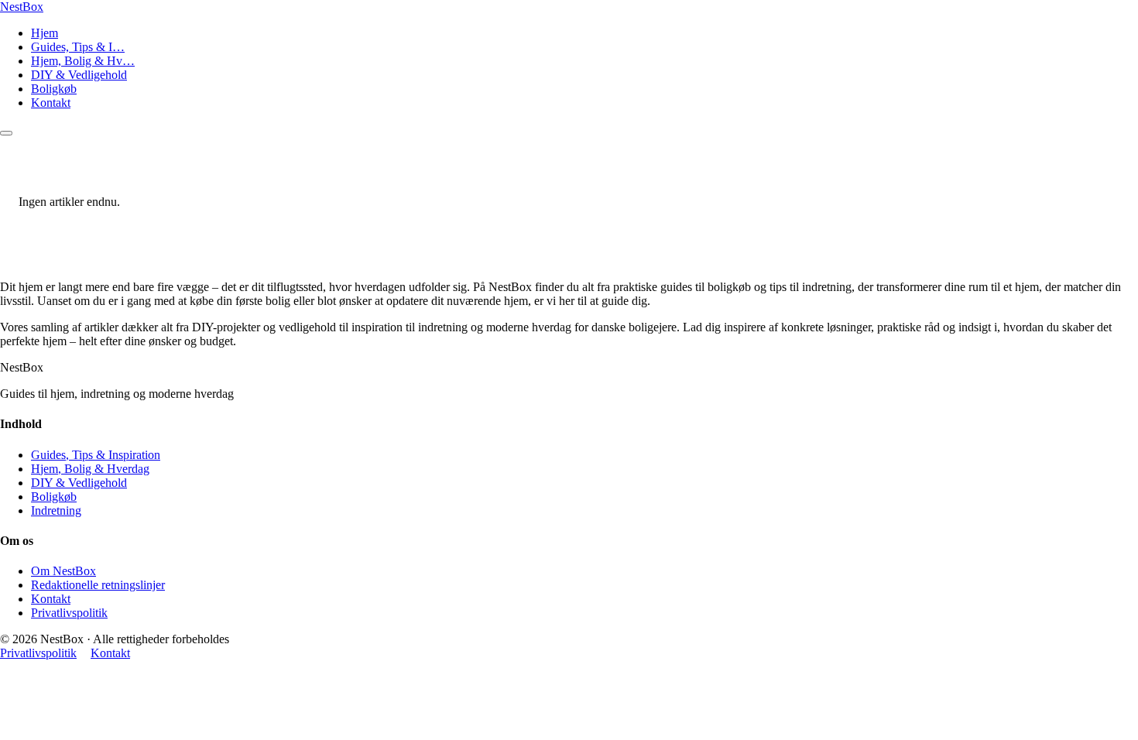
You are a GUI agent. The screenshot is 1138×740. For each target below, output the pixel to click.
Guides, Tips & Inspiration (95, 454)
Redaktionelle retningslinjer (98, 584)
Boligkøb (54, 88)
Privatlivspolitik (69, 612)
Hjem (44, 32)
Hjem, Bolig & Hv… (83, 60)
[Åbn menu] (6, 133)
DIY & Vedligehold (79, 74)
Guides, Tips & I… (78, 46)
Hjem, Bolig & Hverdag (90, 468)
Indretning (56, 510)
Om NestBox (63, 570)
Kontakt (50, 102)
